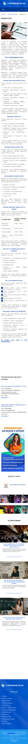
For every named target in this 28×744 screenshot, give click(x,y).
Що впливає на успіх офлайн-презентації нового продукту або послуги (14, 545)
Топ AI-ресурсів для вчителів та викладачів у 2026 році (14, 618)
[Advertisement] (14, 358)
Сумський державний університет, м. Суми (13, 386)
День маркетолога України (18, 484)
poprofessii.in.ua (11, 733)
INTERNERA (14, 741)
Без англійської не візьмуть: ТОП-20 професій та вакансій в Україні (14, 581)
